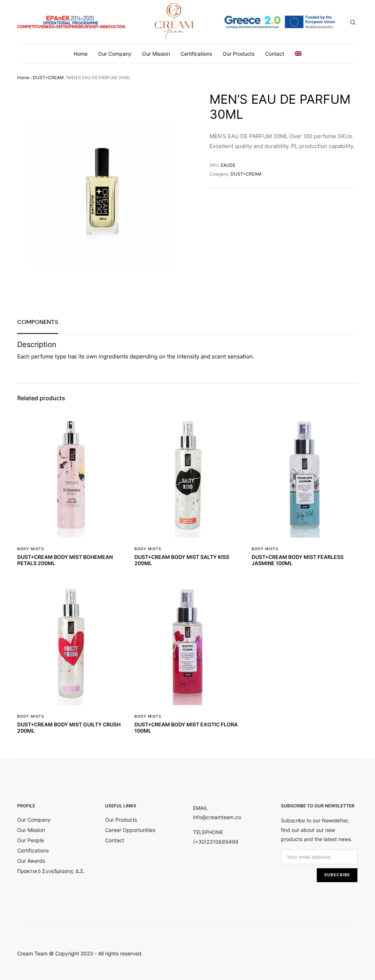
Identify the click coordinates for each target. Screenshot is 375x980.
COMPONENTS (37, 322)
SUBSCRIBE (337, 874)
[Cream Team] (174, 20)
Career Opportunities (130, 830)
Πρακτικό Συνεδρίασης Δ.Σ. (51, 871)
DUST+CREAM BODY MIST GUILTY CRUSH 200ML (68, 727)
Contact (274, 54)
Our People (30, 840)
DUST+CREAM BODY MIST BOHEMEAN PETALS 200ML (65, 560)
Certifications (196, 54)
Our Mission (156, 54)
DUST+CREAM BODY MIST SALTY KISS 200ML (181, 560)
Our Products (239, 54)
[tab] (37, 322)
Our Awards (31, 861)
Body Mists (30, 548)
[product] (113, 426)
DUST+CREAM (48, 77)
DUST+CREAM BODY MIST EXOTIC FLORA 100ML (186, 727)
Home (81, 54)
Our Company (114, 54)
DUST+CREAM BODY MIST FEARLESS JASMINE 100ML (298, 560)
